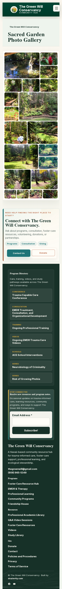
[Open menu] (56, 8)
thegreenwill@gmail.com (22, 469)
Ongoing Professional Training (30, 328)
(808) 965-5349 (17, 472)
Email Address (22, 415)
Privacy (12, 561)
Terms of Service (18, 566)
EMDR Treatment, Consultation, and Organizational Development (29, 313)
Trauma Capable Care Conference (25, 296)
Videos (12, 530)
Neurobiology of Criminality (28, 367)
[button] (22, 65)
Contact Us (19, 253)
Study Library (16, 535)
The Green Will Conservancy (31, 8)
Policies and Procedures (22, 556)
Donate (43, 253)
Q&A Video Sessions (20, 520)
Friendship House (18, 503)
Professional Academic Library (26, 515)
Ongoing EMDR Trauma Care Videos (29, 342)
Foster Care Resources (21, 525)
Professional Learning (21, 493)
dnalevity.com (15, 578)
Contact (12, 551)
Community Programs (21, 498)
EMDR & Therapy (18, 488)
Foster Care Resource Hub (23, 483)
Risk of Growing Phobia (26, 379)
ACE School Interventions (27, 355)
